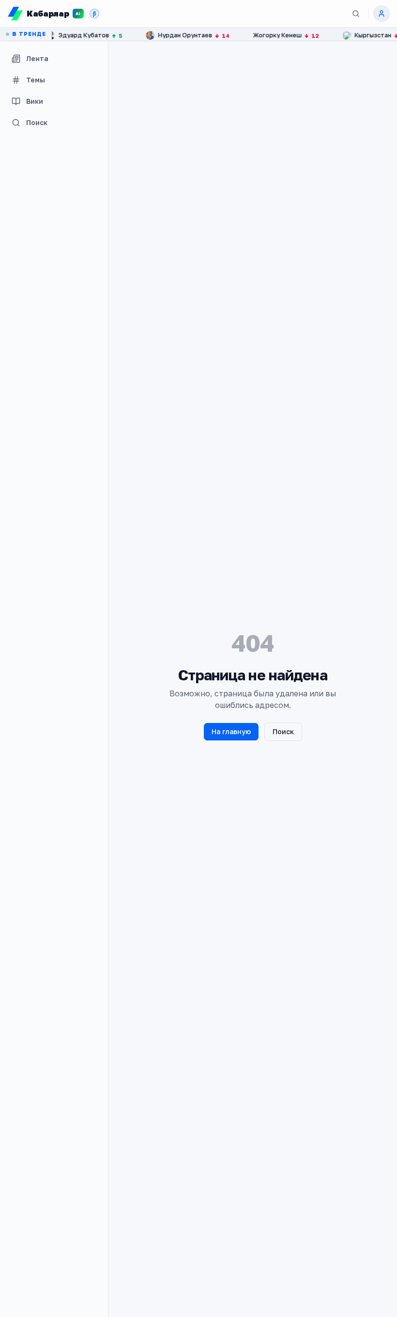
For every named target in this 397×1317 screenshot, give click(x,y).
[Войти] (381, 13)
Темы (35, 80)
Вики (34, 101)
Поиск (36, 122)
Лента (37, 58)
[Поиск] (356, 13)
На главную (231, 731)
